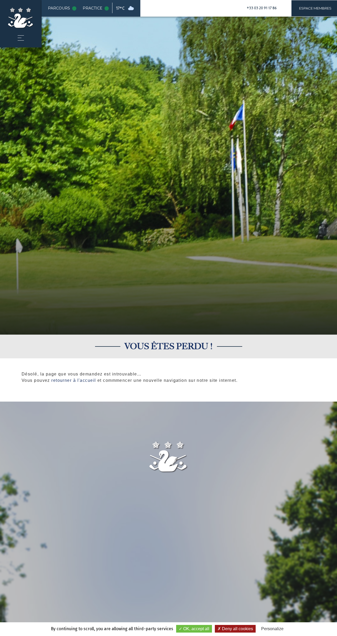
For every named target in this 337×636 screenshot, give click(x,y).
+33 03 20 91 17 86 (262, 8)
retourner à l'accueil (73, 380)
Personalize (272, 629)
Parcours (63, 8)
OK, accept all (195, 629)
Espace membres (315, 8)
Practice (97, 8)
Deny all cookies (237, 629)
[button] (21, 38)
